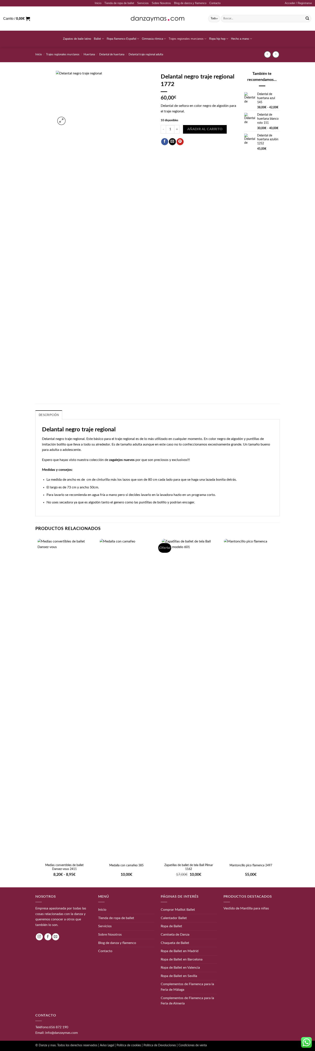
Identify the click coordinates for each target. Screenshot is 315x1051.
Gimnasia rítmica (152, 38)
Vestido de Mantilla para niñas (246, 908)
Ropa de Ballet (171, 926)
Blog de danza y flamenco (190, 3)
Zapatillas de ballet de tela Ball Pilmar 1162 (188, 867)
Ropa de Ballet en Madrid (179, 951)
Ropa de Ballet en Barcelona (181, 959)
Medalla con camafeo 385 (126, 865)
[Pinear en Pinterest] (180, 141)
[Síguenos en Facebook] (47, 936)
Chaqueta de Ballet (175, 942)
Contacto (214, 3)
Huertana (89, 54)
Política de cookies (129, 1045)
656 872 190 (58, 1027)
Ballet (97, 38)
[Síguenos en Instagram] (39, 936)
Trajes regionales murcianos (186, 38)
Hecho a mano (240, 38)
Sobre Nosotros (161, 3)
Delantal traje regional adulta (146, 54)
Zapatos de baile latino (77, 38)
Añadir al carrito (205, 129)
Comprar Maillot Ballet (178, 909)
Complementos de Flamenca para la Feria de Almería (187, 1000)
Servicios (143, 3)
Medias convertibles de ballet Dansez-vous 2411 (64, 867)
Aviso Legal (107, 1045)
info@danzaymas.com (61, 1032)
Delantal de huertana (111, 54)
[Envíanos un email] (55, 936)
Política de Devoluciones (160, 1045)
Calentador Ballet (174, 918)
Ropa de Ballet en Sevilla (179, 976)
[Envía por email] (172, 141)
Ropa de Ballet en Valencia (180, 967)
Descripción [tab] (49, 415)
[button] (298, 3)
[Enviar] (307, 18)
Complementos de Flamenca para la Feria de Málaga (187, 986)
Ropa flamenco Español (121, 38)
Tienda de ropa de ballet (119, 3)
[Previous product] (275, 54)
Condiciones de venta (192, 1045)
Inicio (98, 3)
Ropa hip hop (217, 38)
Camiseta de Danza (175, 934)
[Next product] (267, 54)
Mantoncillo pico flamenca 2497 (251, 865)
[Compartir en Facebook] (164, 141)
